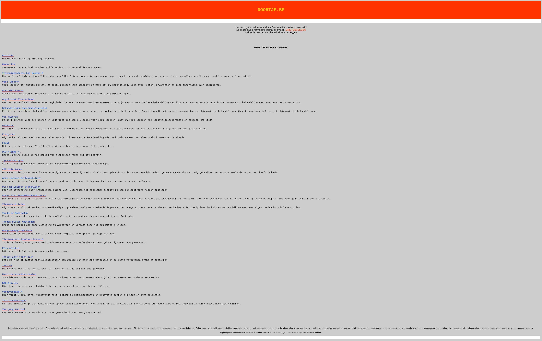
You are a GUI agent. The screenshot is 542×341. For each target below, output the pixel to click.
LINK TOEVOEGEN (296, 30)
